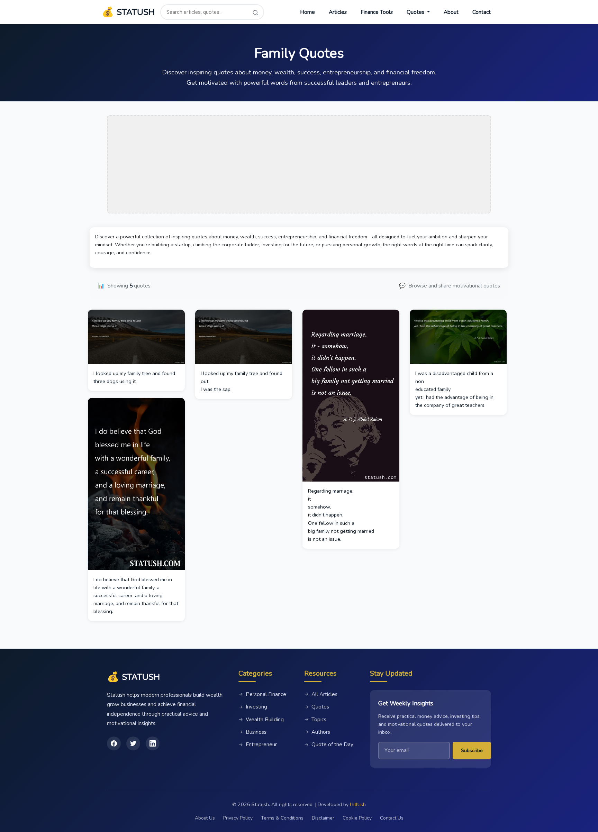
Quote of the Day (328, 744)
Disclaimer (323, 818)
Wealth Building (261, 719)
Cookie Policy (357, 818)
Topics (315, 719)
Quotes (316, 706)
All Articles (320, 694)
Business (252, 732)
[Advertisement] (299, 164)
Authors (317, 732)
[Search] (255, 12)
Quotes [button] (416, 12)
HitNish (358, 804)
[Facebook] (114, 743)
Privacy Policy (238, 818)
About (451, 12)
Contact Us (392, 818)
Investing (252, 706)
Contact (481, 12)
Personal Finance (262, 694)
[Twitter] (133, 743)
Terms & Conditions (282, 818)
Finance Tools (377, 12)
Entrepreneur (257, 744)
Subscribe (472, 750)
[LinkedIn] (153, 743)
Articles (338, 12)
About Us (205, 818)
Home (307, 12)
